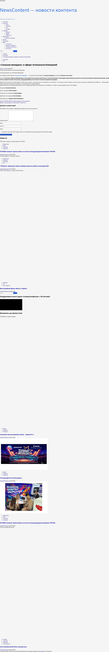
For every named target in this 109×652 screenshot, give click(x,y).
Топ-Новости (6, 285)
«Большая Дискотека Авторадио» (11, 478)
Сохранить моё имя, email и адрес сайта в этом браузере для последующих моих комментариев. (27, 132)
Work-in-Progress (10, 38)
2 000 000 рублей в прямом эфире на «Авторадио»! (15, 101)
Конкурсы (5, 41)
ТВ (6, 27)
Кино (7, 24)
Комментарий (4, 120)
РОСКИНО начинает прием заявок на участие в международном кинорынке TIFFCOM (27, 151)
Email (2, 126)
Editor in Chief (3, 68)
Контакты (8, 48)
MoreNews (41, 651)
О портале (8, 44)
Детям (4, 39)
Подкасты (8, 35)
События (5, 21)
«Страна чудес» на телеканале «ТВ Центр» (13, 102)
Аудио (7, 33)
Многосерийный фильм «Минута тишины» (13, 288)
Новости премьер (10, 45)
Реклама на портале (11, 47)
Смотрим (5, 23)
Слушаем (5, 30)
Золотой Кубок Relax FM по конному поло (13, 647)
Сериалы (8, 26)
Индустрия (6, 36)
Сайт (1, 129)
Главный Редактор (5, 154)
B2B (4, 42)
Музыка (8, 32)
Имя (1, 123)
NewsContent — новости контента (38, 10)
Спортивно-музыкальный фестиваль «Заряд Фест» (17, 434)
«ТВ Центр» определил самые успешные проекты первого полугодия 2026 (24, 166)
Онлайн (8, 29)
